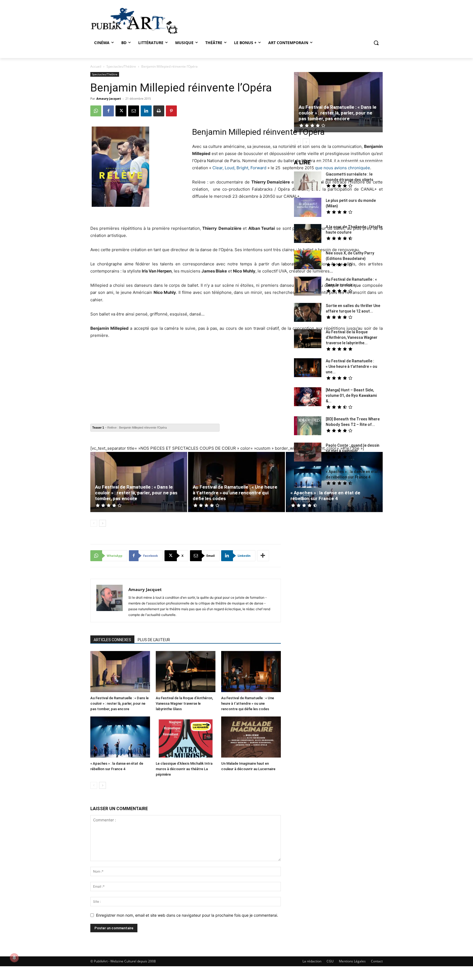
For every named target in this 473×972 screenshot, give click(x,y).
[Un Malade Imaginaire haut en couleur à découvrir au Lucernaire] (251, 737)
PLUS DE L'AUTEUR (154, 640)
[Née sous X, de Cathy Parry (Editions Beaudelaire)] (307, 260)
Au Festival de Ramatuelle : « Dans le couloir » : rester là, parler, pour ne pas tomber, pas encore (136, 492)
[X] (121, 110)
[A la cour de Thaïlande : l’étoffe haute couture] (307, 234)
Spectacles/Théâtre (121, 66)
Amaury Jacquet (108, 98)
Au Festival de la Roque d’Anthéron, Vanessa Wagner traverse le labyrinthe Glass (184, 703)
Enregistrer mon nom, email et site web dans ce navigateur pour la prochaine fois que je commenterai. (187, 915)
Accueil (95, 66)
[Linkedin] (146, 110)
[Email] (133, 110)
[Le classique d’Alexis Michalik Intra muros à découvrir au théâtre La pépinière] (185, 737)
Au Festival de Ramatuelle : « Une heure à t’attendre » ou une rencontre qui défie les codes (235, 492)
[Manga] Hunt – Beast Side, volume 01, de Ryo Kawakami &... (351, 395)
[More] (263, 555)
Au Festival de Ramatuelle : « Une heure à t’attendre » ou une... (351, 366)
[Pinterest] (171, 110)
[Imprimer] (158, 110)
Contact (377, 961)
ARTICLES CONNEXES (112, 640)
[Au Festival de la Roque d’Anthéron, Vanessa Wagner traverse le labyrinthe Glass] (185, 672)
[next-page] (102, 523)
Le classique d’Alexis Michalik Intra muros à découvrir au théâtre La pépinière (184, 768)
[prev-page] (93, 523)
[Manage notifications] (14, 957)
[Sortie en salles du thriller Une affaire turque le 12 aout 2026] (307, 313)
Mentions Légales (352, 961)
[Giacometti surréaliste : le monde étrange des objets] (307, 181)
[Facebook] (108, 110)
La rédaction (311, 961)
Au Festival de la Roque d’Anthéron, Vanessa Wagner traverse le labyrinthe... (351, 337)
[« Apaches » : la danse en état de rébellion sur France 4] (120, 737)
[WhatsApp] (95, 110)
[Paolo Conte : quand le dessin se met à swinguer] (307, 453)
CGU (330, 961)
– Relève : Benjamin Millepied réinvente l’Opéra (129, 427)
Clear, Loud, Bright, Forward (239, 167)
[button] (376, 42)
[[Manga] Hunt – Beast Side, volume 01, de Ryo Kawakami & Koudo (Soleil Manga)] (307, 397)
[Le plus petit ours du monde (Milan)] (307, 208)
